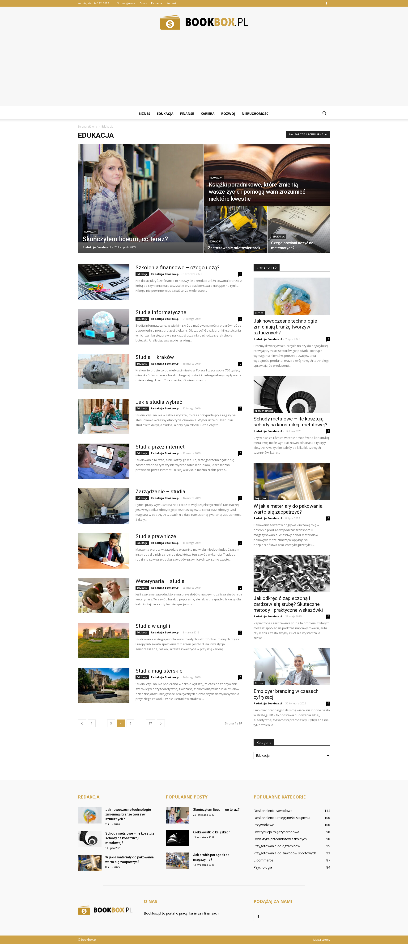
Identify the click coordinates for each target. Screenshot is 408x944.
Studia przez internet (160, 447)
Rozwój (228, 113)
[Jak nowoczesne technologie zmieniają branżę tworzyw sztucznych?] (292, 296)
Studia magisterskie (159, 671)
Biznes (144, 113)
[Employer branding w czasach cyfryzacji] (292, 667)
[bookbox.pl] (204, 22)
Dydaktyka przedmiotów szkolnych (280, 839)
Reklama (156, 3)
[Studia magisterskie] (103, 685)
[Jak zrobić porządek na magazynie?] (177, 861)
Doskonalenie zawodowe (273, 810)
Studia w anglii (153, 626)
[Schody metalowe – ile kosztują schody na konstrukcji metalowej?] (292, 394)
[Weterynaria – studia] (103, 595)
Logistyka (261, 498)
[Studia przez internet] (103, 461)
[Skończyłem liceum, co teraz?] (141, 193)
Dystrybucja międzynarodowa (276, 832)
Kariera (208, 113)
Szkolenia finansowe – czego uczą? (178, 267)
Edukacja (165, 113)
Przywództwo (264, 825)
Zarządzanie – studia (160, 492)
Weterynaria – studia (160, 581)
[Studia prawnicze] (103, 551)
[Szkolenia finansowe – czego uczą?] (103, 282)
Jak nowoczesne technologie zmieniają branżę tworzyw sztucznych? (285, 327)
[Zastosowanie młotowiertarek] (235, 229)
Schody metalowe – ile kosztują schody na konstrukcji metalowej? (290, 422)
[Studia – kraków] (103, 371)
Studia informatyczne (161, 312)
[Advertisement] (204, 73)
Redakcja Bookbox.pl (97, 247)
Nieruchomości (255, 113)
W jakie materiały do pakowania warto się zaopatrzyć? (288, 509)
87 (150, 723)
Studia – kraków (155, 357)
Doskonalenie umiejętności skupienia (282, 817)
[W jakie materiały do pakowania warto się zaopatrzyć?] (292, 481)
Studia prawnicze (156, 536)
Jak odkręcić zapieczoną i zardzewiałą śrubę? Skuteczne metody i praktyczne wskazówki (288, 604)
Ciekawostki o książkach (211, 832)
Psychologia (263, 867)
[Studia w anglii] (103, 640)
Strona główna (126, 3)
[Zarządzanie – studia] (103, 506)
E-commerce (263, 860)
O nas (143, 3)
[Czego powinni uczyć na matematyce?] (299, 229)
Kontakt (171, 3)
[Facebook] (326, 3)
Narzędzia (261, 590)
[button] (324, 113)
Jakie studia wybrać (159, 402)
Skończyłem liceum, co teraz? (216, 809)
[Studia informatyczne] (103, 327)
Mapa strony (321, 940)
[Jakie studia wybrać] (103, 416)
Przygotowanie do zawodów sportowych (285, 853)
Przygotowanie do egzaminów (277, 846)
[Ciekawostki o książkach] (177, 838)
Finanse (187, 113)
